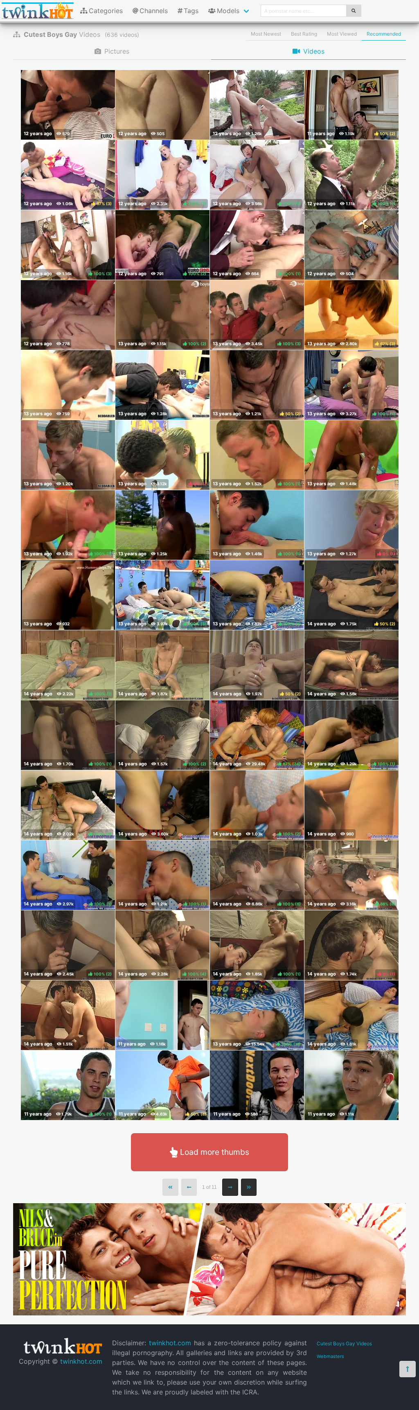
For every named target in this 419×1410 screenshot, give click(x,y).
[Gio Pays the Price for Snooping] (351, 805)
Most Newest (266, 34)
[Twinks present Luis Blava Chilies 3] (68, 595)
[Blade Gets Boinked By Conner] (351, 455)
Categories (106, 11)
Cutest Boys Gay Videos (344, 1343)
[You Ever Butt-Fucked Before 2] (351, 665)
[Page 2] (230, 1187)
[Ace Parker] (351, 1085)
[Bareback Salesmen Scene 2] (68, 105)
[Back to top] (407, 1369)
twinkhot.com (81, 1361)
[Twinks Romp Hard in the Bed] (68, 385)
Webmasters (330, 1356)
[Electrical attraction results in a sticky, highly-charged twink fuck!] (351, 245)
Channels (154, 11)
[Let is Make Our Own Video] (68, 1015)
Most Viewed (342, 34)
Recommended (384, 34)
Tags (191, 11)
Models (228, 11)
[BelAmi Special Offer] (209, 1313)
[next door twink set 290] (162, 1015)
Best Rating (304, 34)
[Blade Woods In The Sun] (162, 525)
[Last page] (249, 1187)
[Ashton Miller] (257, 1085)
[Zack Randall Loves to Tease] (162, 665)
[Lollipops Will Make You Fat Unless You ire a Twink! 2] (351, 1015)
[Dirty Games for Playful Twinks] (68, 455)
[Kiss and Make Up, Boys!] (162, 805)
